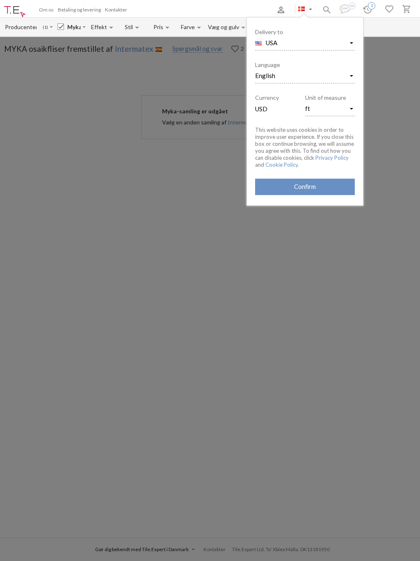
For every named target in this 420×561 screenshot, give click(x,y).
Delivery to (269, 31)
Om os (46, 10)
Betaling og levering (79, 10)
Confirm (305, 186)
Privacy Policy (332, 157)
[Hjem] (14, 12)
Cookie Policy (281, 164)
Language (267, 64)
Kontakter (116, 10)
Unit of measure (325, 97)
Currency (267, 97)
